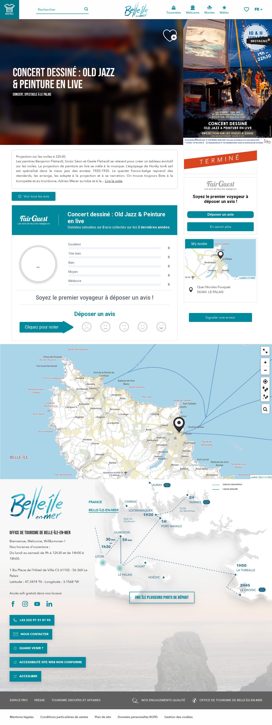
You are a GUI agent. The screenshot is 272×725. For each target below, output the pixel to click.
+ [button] (265, 362)
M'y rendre (199, 243)
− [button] (265, 370)
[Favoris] (246, 9)
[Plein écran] (265, 351)
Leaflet (242, 277)
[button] (258, 9)
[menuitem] (136, 9)
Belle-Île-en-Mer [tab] (104, 510)
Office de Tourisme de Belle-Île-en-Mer (40, 533)
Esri (261, 477)
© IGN (251, 277)
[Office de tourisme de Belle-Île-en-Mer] (36, 502)
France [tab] (95, 502)
